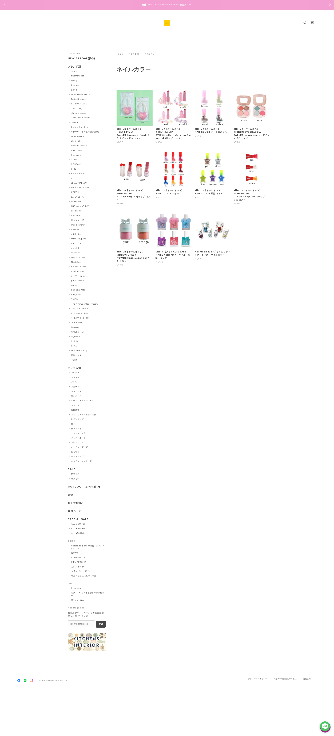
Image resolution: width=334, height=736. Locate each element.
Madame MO (77, 220)
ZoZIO (74, 341)
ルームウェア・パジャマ (82, 400)
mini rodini (77, 243)
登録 (101, 624)
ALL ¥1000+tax (78, 524)
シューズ (75, 405)
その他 (74, 360)
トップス (75, 377)
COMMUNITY (78, 557)
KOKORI (75, 192)
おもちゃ (75, 452)
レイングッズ (77, 419)
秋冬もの (75, 474)
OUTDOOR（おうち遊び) (84, 486)
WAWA (75, 327)
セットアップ (77, 456)
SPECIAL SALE (78, 519)
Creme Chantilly (79, 127)
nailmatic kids (78, 266)
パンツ (74, 382)
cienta (74, 122)
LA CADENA (77, 197)
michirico (76, 234)
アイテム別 (133, 54)
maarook (75, 215)
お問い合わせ (77, 566)
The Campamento (80, 308)
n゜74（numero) (80, 276)
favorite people (79, 145)
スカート (75, 386)
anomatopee (77, 76)
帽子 (73, 424)
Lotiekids (76, 211)
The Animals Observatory (84, 304)
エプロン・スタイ (79, 433)
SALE (71, 469)
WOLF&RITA (77, 332)
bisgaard (75, 85)
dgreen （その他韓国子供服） (85, 131)
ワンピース (76, 391)
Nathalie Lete (78, 257)
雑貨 (70, 494)
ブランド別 (74, 66)
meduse (75, 229)
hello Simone (78, 173)
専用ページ (74, 511)
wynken (75, 336)
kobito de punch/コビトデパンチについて (88, 547)
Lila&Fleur (76, 201)
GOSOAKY (76, 164)
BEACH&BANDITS (80, 94)
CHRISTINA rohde (80, 117)
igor (73, 178)
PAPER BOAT (78, 271)
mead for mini (78, 225)
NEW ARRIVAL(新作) (81, 58)
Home (120, 54)
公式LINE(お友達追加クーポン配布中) (87, 594)
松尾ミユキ (76, 355)
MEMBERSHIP (79, 562)
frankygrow (77, 155)
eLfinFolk (76, 141)
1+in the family (79, 350)
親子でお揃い (76, 502)
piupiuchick (77, 280)
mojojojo (75, 248)
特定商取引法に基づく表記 (83, 575)
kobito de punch (80, 187)
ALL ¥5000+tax (79, 533)
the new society (79, 313)
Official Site (77, 600)
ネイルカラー (77, 442)
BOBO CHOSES (79, 104)
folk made (76, 150)
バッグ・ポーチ (78, 438)
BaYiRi (74, 90)
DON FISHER (78, 136)
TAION (74, 299)
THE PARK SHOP (80, 318)
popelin (75, 285)
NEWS (74, 553)
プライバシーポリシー (81, 571)
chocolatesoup (78, 113)
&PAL (74, 346)
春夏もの (75, 478)
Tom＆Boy (76, 322)
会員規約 (307, 679)
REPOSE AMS (78, 290)
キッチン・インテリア (81, 461)
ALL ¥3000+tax (79, 528)
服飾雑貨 (75, 410)
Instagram (76, 588)
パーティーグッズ (79, 447)
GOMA (74, 159)
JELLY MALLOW (79, 183)
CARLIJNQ (76, 108)
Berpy (74, 80)
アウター (75, 372)
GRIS (73, 169)
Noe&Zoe (76, 262)
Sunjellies (76, 294)
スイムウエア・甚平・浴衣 (83, 414)
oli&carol (75, 252)
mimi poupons (79, 239)
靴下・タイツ (77, 428)
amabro (75, 71)
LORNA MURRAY (80, 206)
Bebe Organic (78, 99)
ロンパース (76, 396)
